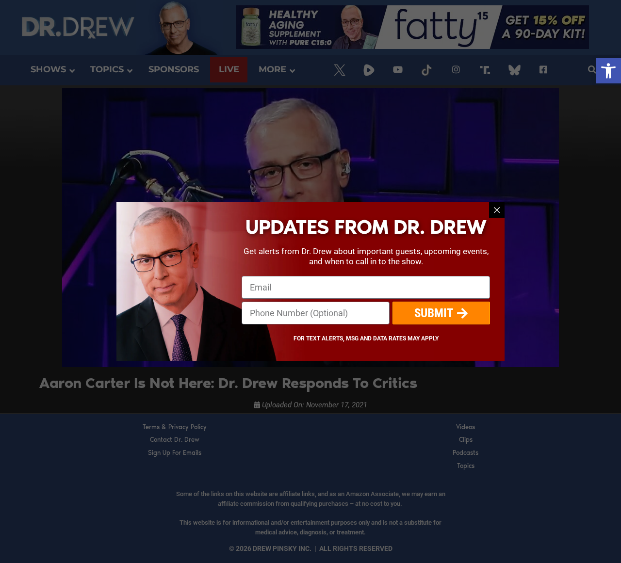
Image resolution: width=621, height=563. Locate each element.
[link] (608, 70)
